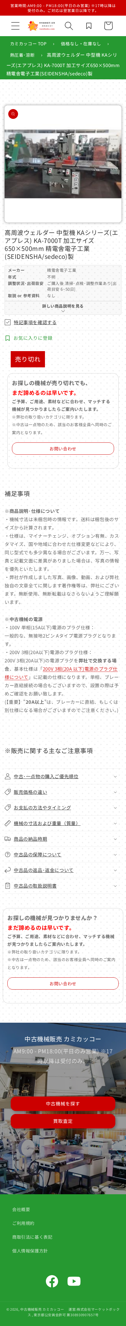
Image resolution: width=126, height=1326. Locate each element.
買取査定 (63, 1121)
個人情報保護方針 (30, 1251)
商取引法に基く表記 (32, 1237)
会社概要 (21, 1209)
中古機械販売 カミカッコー (42, 1309)
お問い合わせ (63, 448)
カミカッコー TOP (28, 43)
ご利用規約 (23, 1223)
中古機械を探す (63, 1103)
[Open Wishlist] (88, 26)
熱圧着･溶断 (22, 55)
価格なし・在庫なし (81, 43)
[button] (15, 26)
